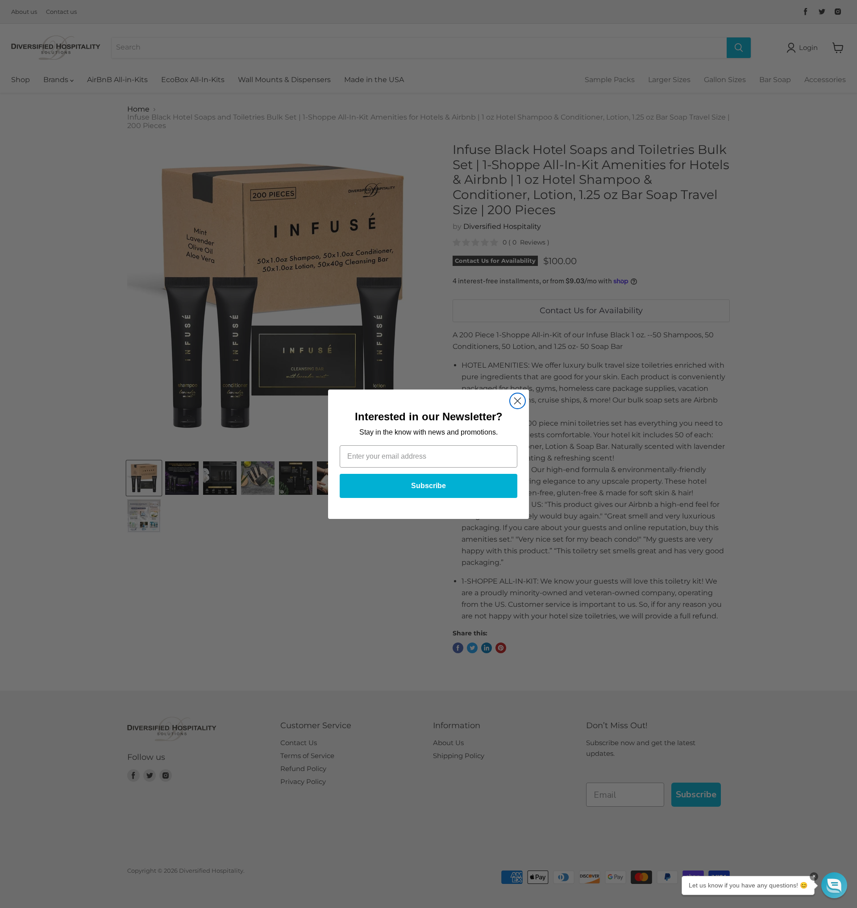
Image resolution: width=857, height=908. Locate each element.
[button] (834, 885)
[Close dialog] (517, 401)
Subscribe (428, 485)
